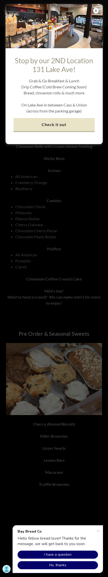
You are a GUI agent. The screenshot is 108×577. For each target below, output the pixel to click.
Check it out (54, 124)
